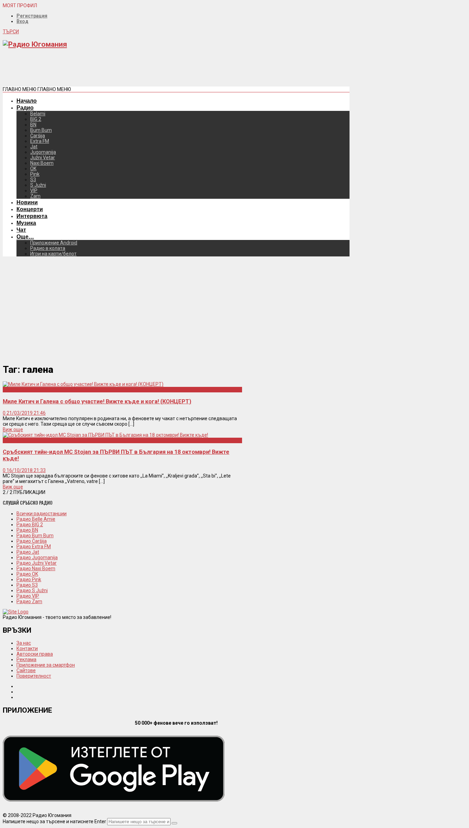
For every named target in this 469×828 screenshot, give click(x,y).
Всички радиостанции (41, 513)
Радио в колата (47, 248)
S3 (33, 179)
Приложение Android (53, 242)
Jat (33, 146)
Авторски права (34, 654)
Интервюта (31, 215)
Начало (26, 100)
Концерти (29, 209)
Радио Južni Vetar (36, 563)
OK (33, 168)
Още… (25, 236)
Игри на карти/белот (53, 253)
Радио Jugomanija (37, 557)
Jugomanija (43, 152)
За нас (23, 643)
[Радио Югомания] (35, 44)
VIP (33, 190)
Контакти (27, 648)
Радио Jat (27, 552)
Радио (25, 107)
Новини (27, 202)
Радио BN (27, 530)
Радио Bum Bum (35, 535)
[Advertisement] (128, 70)
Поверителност (33, 676)
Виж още (13, 429)
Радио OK (27, 574)
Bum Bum (41, 130)
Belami (37, 113)
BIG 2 (35, 119)
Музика (26, 222)
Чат (21, 229)
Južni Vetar (42, 157)
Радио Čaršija (31, 541)
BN (33, 124)
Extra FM (39, 141)
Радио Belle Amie (35, 519)
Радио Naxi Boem (35, 568)
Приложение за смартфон (45, 665)
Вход (22, 21)
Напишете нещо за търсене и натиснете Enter (54, 821)
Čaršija (37, 135)
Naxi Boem (42, 163)
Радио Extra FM (33, 546)
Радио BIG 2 (29, 524)
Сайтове (26, 670)
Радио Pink (28, 579)
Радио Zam (29, 601)
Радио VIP (27, 596)
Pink (34, 174)
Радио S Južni (32, 590)
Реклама (26, 659)
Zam (35, 196)
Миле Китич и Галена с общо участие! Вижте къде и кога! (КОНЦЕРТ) (97, 401)
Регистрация (31, 16)
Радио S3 (27, 585)
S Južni (38, 185)
